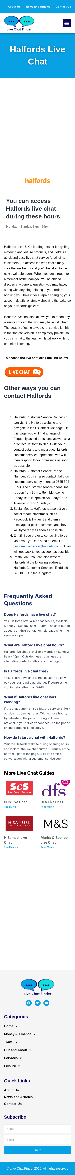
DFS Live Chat (52, 802)
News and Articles (38, 6)
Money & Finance (17, 1034)
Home (8, 1026)
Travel (9, 1042)
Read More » (11, 806)
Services (11, 1058)
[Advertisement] (37, 125)
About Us (14, 6)
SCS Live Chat (15, 802)
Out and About (15, 1050)
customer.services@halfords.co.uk (38, 546)
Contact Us (63, 6)
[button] (67, 23)
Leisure (10, 1066)
